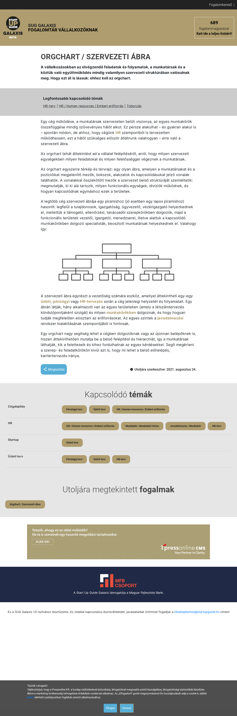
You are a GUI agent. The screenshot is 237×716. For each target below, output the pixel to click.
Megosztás (56, 369)
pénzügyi (61, 301)
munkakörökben (121, 312)
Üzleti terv (100, 409)
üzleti (46, 301)
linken (30, 697)
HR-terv (49, 106)
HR (118, 132)
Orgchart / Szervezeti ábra (25, 504)
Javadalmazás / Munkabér (185, 426)
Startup (13, 439)
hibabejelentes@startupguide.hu (196, 612)
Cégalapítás (16, 406)
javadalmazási (170, 318)
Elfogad (110, 708)
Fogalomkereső (220, 5)
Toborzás (134, 106)
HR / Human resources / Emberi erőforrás (91, 106)
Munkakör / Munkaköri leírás (142, 426)
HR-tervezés (91, 301)
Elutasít (126, 708)
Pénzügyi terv (74, 409)
